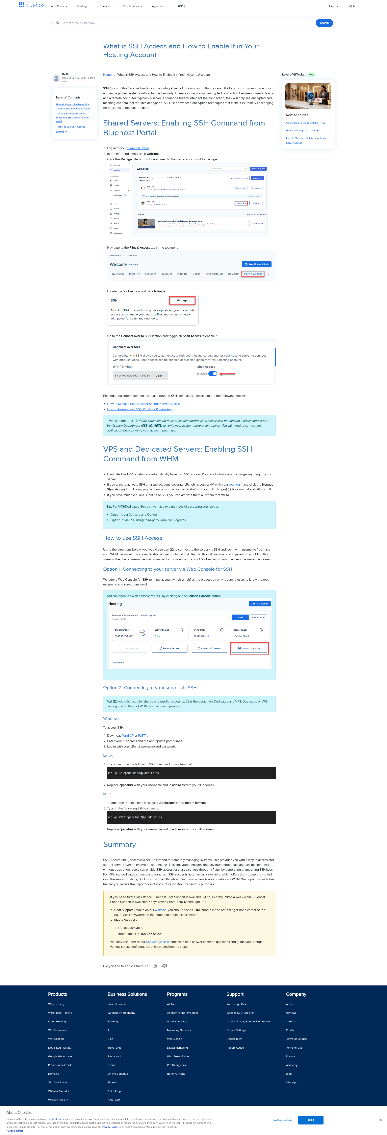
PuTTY (142, 736)
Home (107, 75)
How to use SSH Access (71, 126)
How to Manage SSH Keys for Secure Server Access (143, 404)
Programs (177, 994)
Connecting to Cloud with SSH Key (305, 123)
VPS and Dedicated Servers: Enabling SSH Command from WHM (72, 117)
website (160, 910)
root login (235, 485)
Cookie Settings (236, 1030)
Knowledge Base (158, 942)
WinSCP (128, 736)
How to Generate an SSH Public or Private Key (139, 409)
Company (296, 994)
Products (57, 994)
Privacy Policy (109, 1127)
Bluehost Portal (138, 148)
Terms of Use (54, 1119)
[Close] (380, 1120)
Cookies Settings (282, 1120)
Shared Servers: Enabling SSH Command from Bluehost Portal (73, 106)
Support (235, 994)
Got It (311, 1120)
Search (324, 23)
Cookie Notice (15, 1130)
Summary (61, 131)
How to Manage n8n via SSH (302, 130)
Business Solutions (127, 994)
